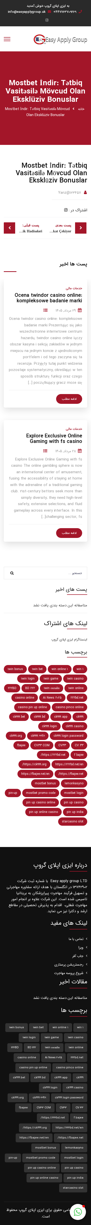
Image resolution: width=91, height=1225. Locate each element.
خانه (81, 109)
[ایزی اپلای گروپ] (60, 39)
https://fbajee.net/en (35, 774)
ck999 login (49, 726)
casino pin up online (32, 707)
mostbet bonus (45, 783)
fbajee (21, 745)
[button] (78, 1212)
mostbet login (73, 793)
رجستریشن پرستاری (68, 964)
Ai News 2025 (52, 697)
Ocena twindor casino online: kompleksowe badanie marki (48, 298)
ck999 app (60, 716)
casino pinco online (69, 707)
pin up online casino (43, 812)
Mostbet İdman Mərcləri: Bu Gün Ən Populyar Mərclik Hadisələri (23, 228)
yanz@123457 (69, 193)
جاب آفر (77, 956)
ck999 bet (19, 716)
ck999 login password (68, 735)
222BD (12, 688)
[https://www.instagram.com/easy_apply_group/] (47, 20)
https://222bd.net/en (69, 764)
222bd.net (77, 697)
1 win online (60, 669)
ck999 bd (39, 716)
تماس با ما (76, 939)
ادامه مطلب (69, 399)
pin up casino (73, 802)
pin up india (75, 812)
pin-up (13, 793)
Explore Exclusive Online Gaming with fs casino (54, 438)
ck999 (79, 716)
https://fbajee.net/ (70, 774)
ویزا (80, 947)
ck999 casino (74, 726)
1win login (28, 678)
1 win (80, 669)
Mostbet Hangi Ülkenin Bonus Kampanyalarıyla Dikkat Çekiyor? (58, 228)
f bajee (78, 754)
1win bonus (15, 669)
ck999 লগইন (38, 735)
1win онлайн (51, 688)
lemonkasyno (74, 783)
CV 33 (79, 745)
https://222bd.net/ (53, 754)
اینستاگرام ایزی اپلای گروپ (69, 639)
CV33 (62, 745)
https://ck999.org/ (34, 764)
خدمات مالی (74, 288)
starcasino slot (72, 821)
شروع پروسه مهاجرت (68, 973)
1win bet (37, 669)
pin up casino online (40, 802)
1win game (50, 678)
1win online (75, 688)
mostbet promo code (40, 793)
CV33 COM (42, 745)
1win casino (75, 678)
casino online (24, 697)
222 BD (30, 688)
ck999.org (16, 735)
